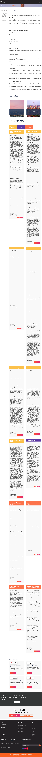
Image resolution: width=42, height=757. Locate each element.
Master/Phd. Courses (21, 726)
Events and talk (20, 731)
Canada (33, 734)
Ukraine (33, 735)
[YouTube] (27, 748)
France (33, 726)
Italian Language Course (15, 743)
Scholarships (20, 729)
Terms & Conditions (26, 755)
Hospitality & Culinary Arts (5, 747)
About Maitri (20, 732)
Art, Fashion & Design (4, 741)
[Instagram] (25, 748)
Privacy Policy (15, 755)
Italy (32, 725)
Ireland (33, 729)
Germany (33, 728)
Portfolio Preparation (14, 741)
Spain (33, 731)
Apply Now (17, 701)
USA (32, 732)
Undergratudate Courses (22, 725)
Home (2, 5)
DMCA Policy (20, 755)
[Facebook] (23, 748)
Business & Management (5, 743)
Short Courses (20, 728)
